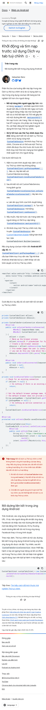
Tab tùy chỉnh (38, 36)
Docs (5, 10)
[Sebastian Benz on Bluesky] (20, 81)
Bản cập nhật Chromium (11, 656)
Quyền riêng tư (18, 699)
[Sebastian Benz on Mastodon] (16, 81)
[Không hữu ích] (42, 41)
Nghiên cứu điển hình (10, 660)
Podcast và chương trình (11, 667)
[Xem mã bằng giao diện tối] (38, 270)
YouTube (5, 682)
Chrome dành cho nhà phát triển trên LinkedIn (19, 685)
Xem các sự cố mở (9, 646)
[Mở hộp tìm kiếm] (25, 2)
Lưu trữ (4, 664)
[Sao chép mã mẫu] (42, 270)
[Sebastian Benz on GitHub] (13, 81)
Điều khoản (6, 699)
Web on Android (20, 10)
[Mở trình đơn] (3, 3)
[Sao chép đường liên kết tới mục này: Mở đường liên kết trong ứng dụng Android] (21, 509)
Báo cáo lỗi (6, 642)
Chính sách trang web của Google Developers (26, 620)
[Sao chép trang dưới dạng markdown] (34, 56)
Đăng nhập (38, 3)
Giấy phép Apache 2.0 (10, 617)
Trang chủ (5, 36)
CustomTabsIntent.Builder (18, 235)
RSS (3, 689)
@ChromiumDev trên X (10, 678)
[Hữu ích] (39, 41)
